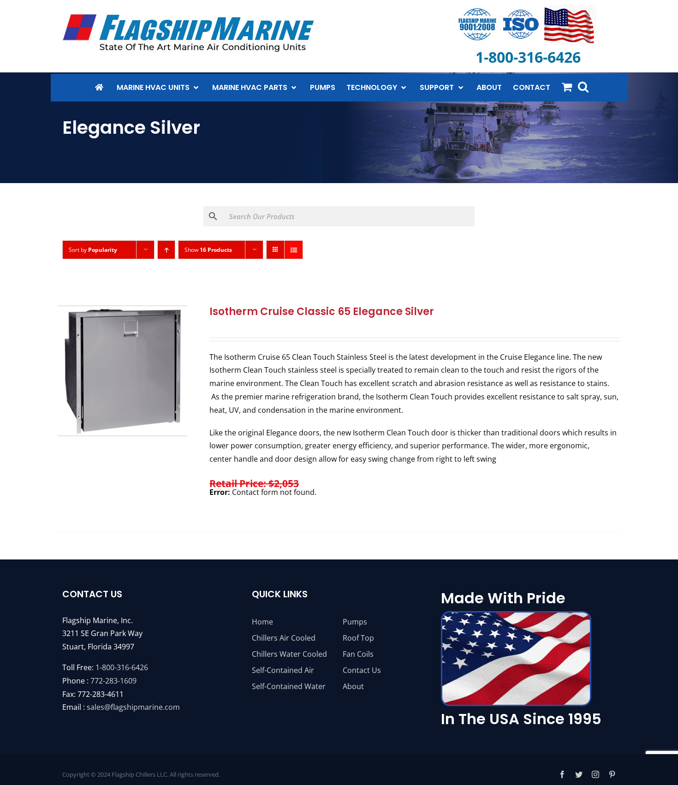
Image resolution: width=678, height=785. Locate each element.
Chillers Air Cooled (283, 638)
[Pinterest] (612, 774)
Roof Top (358, 638)
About (353, 686)
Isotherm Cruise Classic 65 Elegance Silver (321, 311)
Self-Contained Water (289, 686)
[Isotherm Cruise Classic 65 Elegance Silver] (122, 371)
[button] (583, 86)
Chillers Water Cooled (289, 654)
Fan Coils (358, 654)
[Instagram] (595, 774)
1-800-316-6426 (121, 667)
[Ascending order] (166, 249)
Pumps (355, 622)
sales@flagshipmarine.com (133, 707)
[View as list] (294, 250)
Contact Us (362, 670)
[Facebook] (562, 774)
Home (262, 622)
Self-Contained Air (283, 670)
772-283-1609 (113, 681)
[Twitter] (579, 774)
